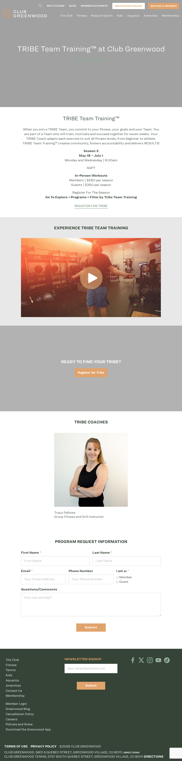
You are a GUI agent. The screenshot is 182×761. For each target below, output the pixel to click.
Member (125, 577)
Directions (132, 752)
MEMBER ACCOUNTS (94, 5)
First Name (31, 552)
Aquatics (133, 15)
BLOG (72, 5)
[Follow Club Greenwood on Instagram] (150, 660)
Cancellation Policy (20, 714)
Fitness (82, 15)
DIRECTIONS (153, 757)
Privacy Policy (44, 746)
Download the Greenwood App (28, 729)
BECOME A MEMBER (164, 6)
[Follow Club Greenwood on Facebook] (133, 660)
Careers (11, 719)
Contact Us (14, 691)
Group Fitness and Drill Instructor (79, 514)
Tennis (11, 670)
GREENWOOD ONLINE (128, 6)
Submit (91, 627)
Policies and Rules (19, 724)
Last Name (102, 552)
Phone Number (81, 571)
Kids (120, 15)
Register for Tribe (91, 59)
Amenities (151, 15)
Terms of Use (16, 746)
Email (27, 571)
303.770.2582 (56, 5)
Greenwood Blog (18, 709)
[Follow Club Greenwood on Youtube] (158, 660)
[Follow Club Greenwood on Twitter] (141, 660)
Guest (124, 582)
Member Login (16, 704)
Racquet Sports (102, 15)
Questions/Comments (39, 589)
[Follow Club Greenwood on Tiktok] (167, 660)
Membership (170, 15)
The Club (66, 15)
